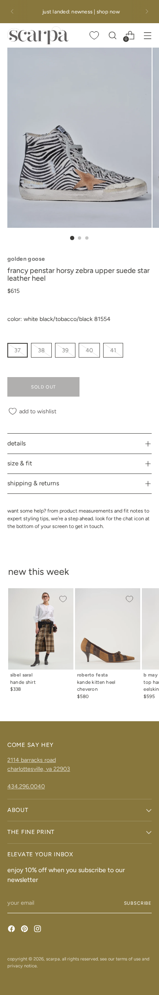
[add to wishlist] (63, 599)
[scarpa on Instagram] (38, 930)
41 (113, 350)
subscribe (138, 903)
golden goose (26, 258)
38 (41, 350)
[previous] (12, 11)
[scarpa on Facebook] (12, 930)
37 (17, 350)
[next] (147, 11)
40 (89, 350)
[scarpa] (37, 35)
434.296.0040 (26, 786)
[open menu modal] (147, 35)
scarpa (53, 959)
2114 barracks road (31, 760)
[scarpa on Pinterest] (25, 930)
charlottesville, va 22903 (38, 768)
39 (65, 350)
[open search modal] (112, 35)
